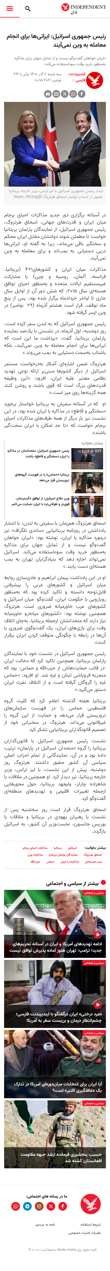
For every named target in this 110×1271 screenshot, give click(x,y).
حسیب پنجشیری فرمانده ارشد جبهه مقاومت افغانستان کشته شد (61, 1157)
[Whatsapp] (73, 94)
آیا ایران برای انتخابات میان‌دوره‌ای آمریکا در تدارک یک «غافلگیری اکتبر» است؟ (58, 1087)
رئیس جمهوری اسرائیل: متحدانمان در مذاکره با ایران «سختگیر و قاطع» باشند (38, 453)
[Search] (28, 8)
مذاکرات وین (35, 854)
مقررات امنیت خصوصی (84, 1233)
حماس (50, 861)
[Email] (56, 94)
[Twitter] (65, 94)
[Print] (48, 94)
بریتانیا (58, 847)
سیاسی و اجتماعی (64, 884)
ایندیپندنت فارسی (77, 77)
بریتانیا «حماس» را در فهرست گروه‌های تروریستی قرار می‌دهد (42, 477)
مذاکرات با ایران (70, 861)
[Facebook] (81, 94)
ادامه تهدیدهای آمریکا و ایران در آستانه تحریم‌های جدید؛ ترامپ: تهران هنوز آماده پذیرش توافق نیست (55, 947)
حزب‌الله (35, 861)
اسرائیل (72, 847)
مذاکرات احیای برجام (35, 847)
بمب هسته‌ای (93, 861)
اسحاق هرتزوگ (93, 854)
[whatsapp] (15, 1206)
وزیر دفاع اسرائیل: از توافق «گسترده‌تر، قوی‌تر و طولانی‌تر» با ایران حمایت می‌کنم (40, 501)
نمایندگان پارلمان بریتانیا (63, 854)
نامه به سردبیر (45, 1225)
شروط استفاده (91, 1225)
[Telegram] (27, 1206)
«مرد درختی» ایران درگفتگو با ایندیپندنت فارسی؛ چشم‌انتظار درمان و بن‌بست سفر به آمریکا (59, 1017)
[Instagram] (39, 1206)
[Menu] (9, 8)
